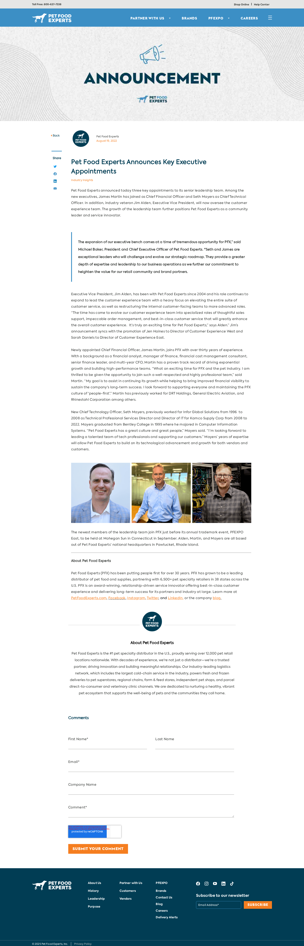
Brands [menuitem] (161, 891)
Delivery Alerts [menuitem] (167, 917)
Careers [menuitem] (249, 18)
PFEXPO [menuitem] (215, 18)
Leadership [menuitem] (96, 899)
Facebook (117, 598)
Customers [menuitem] (128, 891)
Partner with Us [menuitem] (131, 883)
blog (216, 598)
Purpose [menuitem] (94, 906)
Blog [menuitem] (159, 904)
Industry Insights (82, 180)
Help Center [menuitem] (261, 4)
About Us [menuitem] (94, 883)
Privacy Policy (83, 944)
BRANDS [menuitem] (189, 18)
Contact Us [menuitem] (164, 897)
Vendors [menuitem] (126, 899)
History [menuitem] (93, 891)
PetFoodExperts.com (89, 598)
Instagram (136, 598)
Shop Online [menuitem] (241, 4)
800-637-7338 (52, 4)
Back (56, 135)
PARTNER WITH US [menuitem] (147, 18)
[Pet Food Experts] (152, 621)
